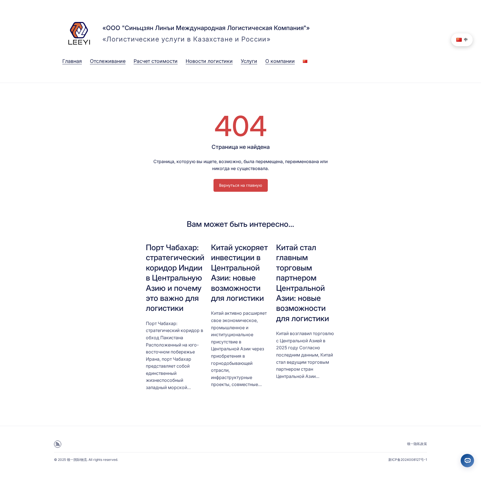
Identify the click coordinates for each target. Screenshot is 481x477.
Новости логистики (209, 61)
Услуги (249, 61)
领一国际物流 (77, 460)
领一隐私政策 (417, 444)
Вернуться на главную (240, 185)
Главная (72, 61)
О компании (280, 61)
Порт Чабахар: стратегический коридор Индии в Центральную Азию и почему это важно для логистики (175, 278)
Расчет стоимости (156, 61)
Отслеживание (108, 61)
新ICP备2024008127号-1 (407, 460)
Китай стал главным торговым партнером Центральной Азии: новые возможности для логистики (302, 283)
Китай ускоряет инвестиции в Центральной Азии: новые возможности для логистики (239, 273)
